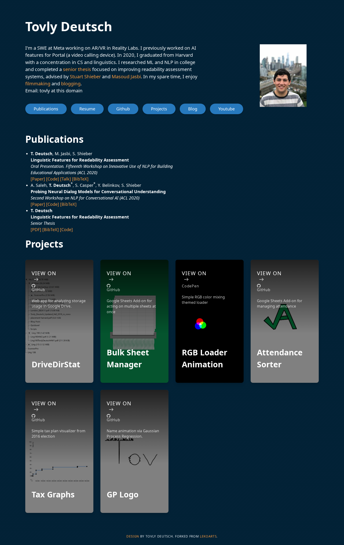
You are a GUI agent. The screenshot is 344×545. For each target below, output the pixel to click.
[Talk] (66, 179)
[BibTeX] (80, 179)
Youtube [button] (226, 109)
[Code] (53, 179)
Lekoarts (208, 536)
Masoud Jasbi (125, 76)
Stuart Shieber (85, 76)
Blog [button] (192, 109)
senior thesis (77, 69)
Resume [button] (87, 109)
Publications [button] (46, 109)
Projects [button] (159, 109)
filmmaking (37, 83)
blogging (70, 83)
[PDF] (36, 229)
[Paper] (38, 179)
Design (132, 536)
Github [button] (123, 109)
